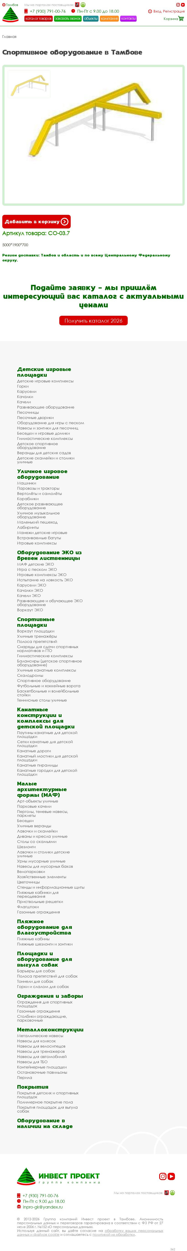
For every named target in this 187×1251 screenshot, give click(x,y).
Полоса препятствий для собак (47, 976)
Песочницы (28, 412)
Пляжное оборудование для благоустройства (44, 926)
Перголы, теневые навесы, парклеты (42, 813)
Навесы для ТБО (32, 1062)
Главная (9, 36)
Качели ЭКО (29, 595)
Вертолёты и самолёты (39, 493)
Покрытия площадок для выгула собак (47, 1109)
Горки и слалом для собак (43, 986)
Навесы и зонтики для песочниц (47, 428)
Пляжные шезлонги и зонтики (45, 944)
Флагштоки (28, 907)
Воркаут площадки (35, 631)
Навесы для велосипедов (41, 1046)
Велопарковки (31, 871)
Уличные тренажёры (37, 636)
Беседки (25, 820)
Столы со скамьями (36, 841)
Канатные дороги (34, 751)
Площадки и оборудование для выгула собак (44, 959)
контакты (128, 18)
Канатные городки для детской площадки (47, 772)
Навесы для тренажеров (41, 1051)
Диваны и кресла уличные (42, 836)
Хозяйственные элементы (41, 877)
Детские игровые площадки (44, 372)
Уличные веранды (34, 826)
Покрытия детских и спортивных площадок (47, 1095)
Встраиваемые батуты (39, 538)
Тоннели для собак (35, 981)
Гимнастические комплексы (45, 438)
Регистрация (174, 11)
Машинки (26, 483)
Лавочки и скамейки (37, 831)
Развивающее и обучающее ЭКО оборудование (50, 603)
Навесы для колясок (36, 1041)
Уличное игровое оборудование (42, 474)
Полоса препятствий (37, 641)
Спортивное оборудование (44, 680)
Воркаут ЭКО (30, 610)
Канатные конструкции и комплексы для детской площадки (46, 718)
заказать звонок (68, 18)
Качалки (25, 397)
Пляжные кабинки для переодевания (38, 894)
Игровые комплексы (37, 543)
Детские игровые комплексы (45, 381)
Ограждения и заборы (50, 996)
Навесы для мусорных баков (45, 866)
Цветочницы (28, 882)
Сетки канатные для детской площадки (45, 743)
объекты (90, 18)
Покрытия (32, 1087)
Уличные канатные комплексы (46, 670)
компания (109, 18)
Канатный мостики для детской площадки (47, 758)
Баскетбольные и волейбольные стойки (48, 693)
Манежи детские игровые (42, 532)
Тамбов (12, 5)
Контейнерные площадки (42, 1067)
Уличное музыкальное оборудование (38, 515)
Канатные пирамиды (37, 765)
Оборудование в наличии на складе (45, 1123)
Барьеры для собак (36, 971)
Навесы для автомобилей (42, 1056)
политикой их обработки (114, 1234)
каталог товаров (39, 18)
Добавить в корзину (32, 221)
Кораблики (28, 499)
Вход (157, 11)
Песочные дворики (35, 417)
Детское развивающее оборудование (40, 506)
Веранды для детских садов (44, 453)
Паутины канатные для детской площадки (47, 734)
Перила (24, 1077)
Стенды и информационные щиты (50, 887)
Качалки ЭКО (30, 590)
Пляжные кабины (33, 939)
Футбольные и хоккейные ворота (49, 686)
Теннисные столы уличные (42, 700)
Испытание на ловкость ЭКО (45, 580)
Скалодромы (30, 675)
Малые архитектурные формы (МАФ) (42, 789)
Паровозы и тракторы (38, 488)
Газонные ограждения (38, 912)
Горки (23, 386)
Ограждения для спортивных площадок (44, 1004)
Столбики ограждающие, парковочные (42, 1018)
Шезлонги (26, 847)
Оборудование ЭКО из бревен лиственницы (49, 555)
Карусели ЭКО (31, 585)
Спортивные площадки (36, 622)
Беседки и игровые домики (43, 433)
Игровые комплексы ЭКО (42, 575)
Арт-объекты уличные (37, 801)
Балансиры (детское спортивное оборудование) (49, 663)
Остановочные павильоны (42, 1072)
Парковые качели (34, 806)
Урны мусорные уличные (41, 861)
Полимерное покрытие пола (45, 1102)
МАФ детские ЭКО (35, 564)
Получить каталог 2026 (93, 320)
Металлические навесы (40, 1036)
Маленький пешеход (37, 522)
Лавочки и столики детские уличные (43, 854)
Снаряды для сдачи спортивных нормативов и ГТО (47, 648)
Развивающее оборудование (45, 407)
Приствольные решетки (40, 901)
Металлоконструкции (50, 1029)
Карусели (26, 391)
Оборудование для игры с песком (50, 423)
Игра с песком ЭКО (37, 569)
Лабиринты (28, 527)
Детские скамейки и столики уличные (45, 460)
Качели (24, 402)
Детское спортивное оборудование (37, 445)
